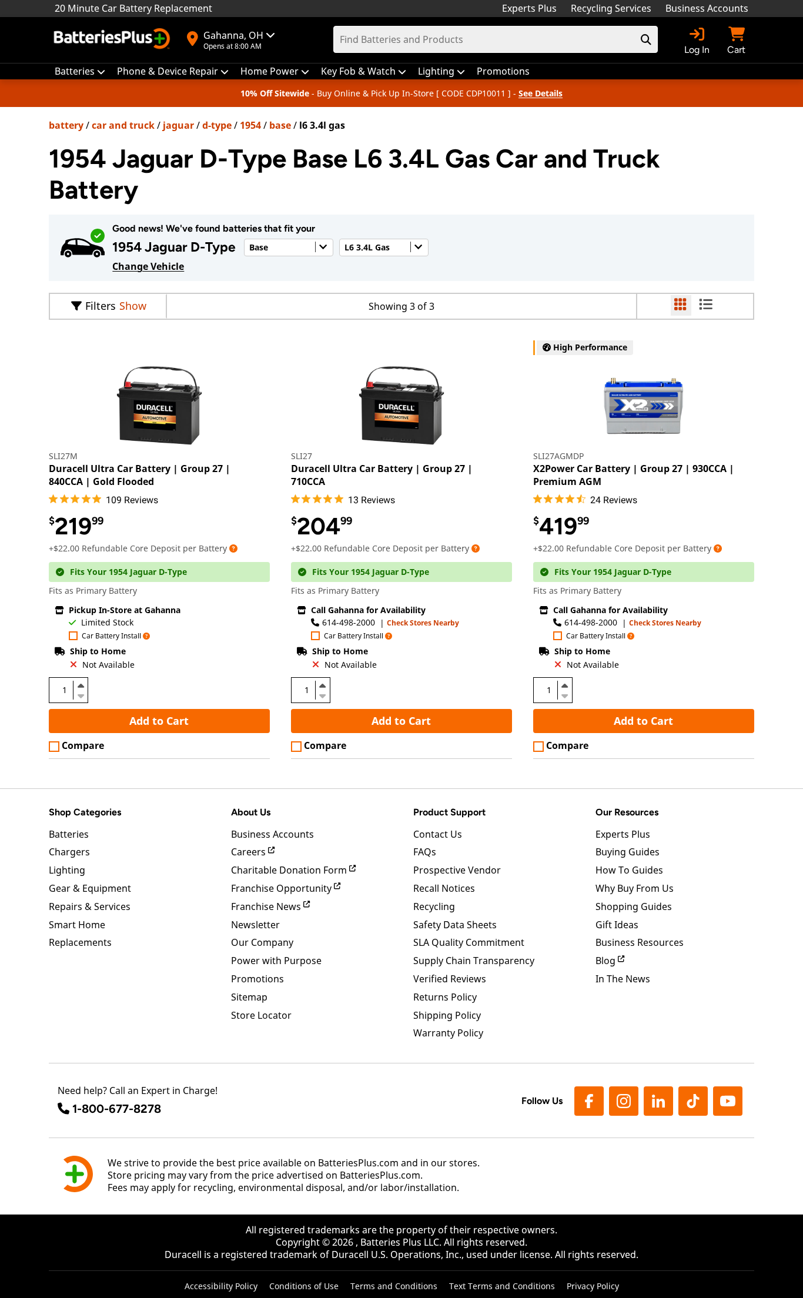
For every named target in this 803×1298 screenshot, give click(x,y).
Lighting (67, 870)
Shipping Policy (447, 1015)
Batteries (69, 834)
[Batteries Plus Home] (113, 40)
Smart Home (77, 924)
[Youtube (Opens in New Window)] (727, 1101)
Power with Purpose (276, 960)
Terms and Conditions (393, 1286)
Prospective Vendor (457, 870)
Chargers (69, 851)
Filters (100, 306)
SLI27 (301, 455)
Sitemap (249, 997)
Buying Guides (627, 851)
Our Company (262, 942)
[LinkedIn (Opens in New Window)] (658, 1101)
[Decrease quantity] (80, 695)
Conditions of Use (304, 1286)
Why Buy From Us (634, 888)
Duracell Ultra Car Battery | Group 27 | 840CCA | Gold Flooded (139, 475)
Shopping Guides (633, 906)
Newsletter (255, 924)
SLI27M (63, 455)
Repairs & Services (90, 906)
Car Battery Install (111, 636)
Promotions (257, 978)
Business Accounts (706, 8)
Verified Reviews (449, 978)
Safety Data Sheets (455, 924)
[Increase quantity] (80, 685)
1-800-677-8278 (116, 1109)
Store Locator (261, 1015)
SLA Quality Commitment (468, 942)
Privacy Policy (593, 1286)
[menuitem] (80, 71)
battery (66, 125)
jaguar (178, 125)
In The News (622, 978)
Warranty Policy (448, 1032)
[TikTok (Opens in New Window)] (693, 1101)
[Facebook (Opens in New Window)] (589, 1101)
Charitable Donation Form (290, 870)
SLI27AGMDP (558, 455)
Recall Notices (444, 888)
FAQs (424, 851)
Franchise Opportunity (282, 888)
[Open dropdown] (233, 548)
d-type (217, 125)
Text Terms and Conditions (502, 1286)
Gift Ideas (616, 924)
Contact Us (437, 834)
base (280, 125)
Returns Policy (445, 997)
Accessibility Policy (221, 1286)
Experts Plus (529, 8)
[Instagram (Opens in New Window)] (623, 1101)
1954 (250, 125)
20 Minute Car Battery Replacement (133, 8)
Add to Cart (159, 721)
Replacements (80, 942)
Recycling (434, 906)
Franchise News (267, 906)
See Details (540, 93)
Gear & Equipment (90, 888)
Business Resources (639, 942)
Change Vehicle (148, 266)
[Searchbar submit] (646, 39)
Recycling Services (611, 8)
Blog (606, 960)
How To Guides (629, 870)
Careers (249, 851)
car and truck (123, 125)
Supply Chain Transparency (473, 960)
